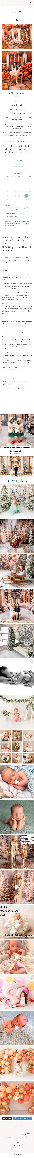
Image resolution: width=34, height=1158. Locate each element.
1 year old (9, 1137)
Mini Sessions (24, 1133)
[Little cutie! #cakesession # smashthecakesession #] (17, 712)
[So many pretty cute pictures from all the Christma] (17, 606)
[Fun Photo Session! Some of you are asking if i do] (17, 992)
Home (9, 1130)
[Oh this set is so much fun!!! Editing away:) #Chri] (17, 571)
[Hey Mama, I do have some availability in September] (17, 922)
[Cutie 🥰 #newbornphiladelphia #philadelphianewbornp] (17, 782)
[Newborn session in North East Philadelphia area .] (17, 957)
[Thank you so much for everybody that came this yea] (17, 466)
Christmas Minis (24, 1135)
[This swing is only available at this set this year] (17, 536)
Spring (24, 1137)
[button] (17, 3)
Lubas (17, 11)
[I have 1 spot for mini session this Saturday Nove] (17, 501)
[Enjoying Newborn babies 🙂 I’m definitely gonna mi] (17, 1028)
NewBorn (24, 1130)
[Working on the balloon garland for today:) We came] (17, 1098)
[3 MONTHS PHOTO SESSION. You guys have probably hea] (17, 747)
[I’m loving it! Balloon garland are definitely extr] (17, 1063)
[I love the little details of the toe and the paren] (17, 676)
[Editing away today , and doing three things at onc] (17, 817)
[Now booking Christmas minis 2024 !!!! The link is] (17, 887)
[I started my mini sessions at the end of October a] (17, 431)
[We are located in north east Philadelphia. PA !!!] (17, 641)
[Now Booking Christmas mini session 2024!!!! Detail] (17, 852)
